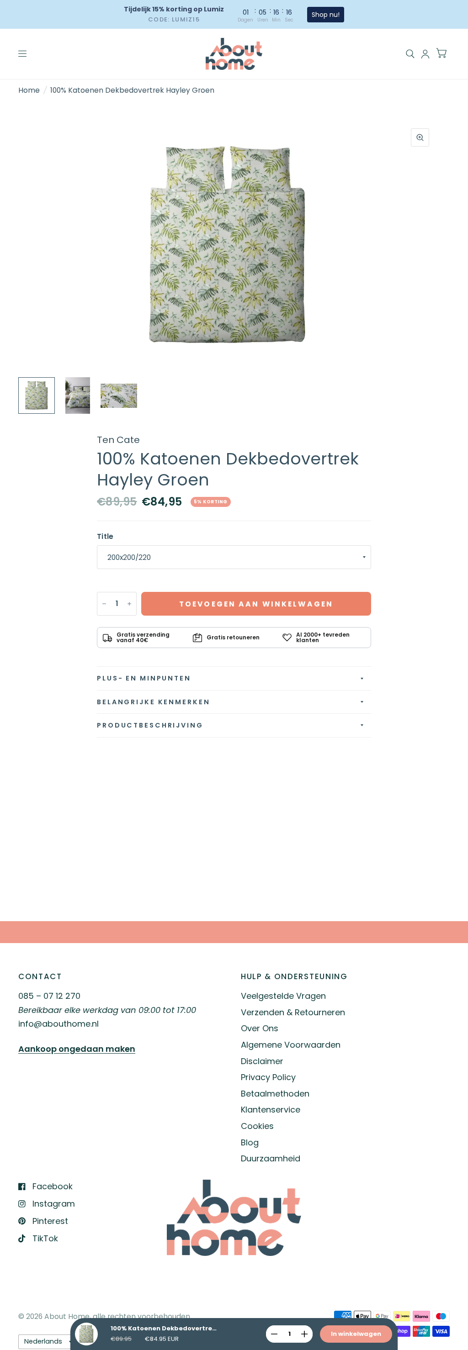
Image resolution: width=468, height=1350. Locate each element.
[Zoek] (410, 54)
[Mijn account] (425, 54)
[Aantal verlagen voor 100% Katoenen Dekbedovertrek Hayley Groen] (104, 603)
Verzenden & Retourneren (293, 1012)
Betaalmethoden (275, 1093)
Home (29, 90)
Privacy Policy (268, 1077)
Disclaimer (262, 1061)
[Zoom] (420, 137)
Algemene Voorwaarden (290, 1044)
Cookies (257, 1126)
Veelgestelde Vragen (283, 996)
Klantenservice (270, 1109)
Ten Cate (118, 439)
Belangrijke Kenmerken (153, 702)
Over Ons (259, 1028)
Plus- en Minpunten (144, 678)
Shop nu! (326, 14)
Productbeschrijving (150, 725)
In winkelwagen (356, 1333)
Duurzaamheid (270, 1158)
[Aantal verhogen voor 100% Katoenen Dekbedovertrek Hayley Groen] (129, 603)
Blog (250, 1142)
